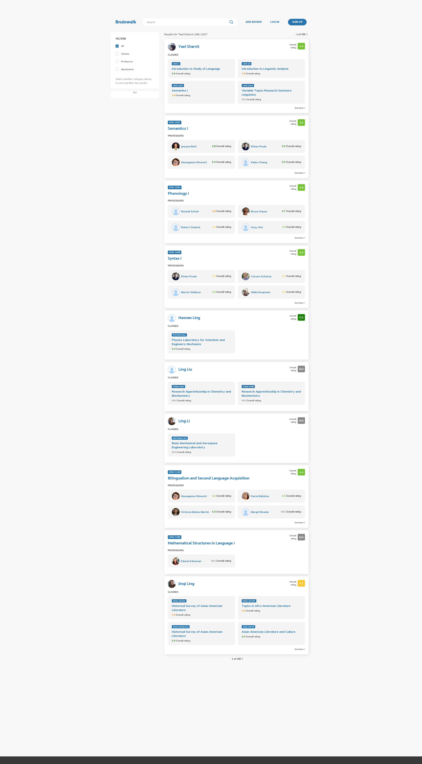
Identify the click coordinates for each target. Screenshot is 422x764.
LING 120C (178, 85)
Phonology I (178, 194)
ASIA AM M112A (180, 627)
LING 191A (248, 85)
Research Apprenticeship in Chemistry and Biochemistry (201, 393)
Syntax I (174, 259)
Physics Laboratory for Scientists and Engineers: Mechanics (198, 342)
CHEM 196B (248, 386)
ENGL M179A (249, 601)
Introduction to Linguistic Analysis (265, 69)
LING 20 (246, 63)
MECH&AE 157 (180, 438)
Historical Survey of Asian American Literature (197, 608)
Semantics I (180, 90)
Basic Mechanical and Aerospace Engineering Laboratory (194, 445)
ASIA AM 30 (248, 627)
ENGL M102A (179, 601)
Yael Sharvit (188, 47)
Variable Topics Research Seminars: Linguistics (267, 92)
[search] (186, 22)
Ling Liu (185, 370)
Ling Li (184, 421)
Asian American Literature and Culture (268, 632)
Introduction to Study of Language (196, 69)
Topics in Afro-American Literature (266, 606)
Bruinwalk (125, 22)
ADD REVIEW (254, 22)
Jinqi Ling (186, 584)
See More (299, 108)
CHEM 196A (178, 386)
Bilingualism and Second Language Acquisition (208, 478)
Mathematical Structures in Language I (201, 543)
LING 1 (176, 63)
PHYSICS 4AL (179, 335)
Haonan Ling (189, 318)
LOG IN (274, 22)
